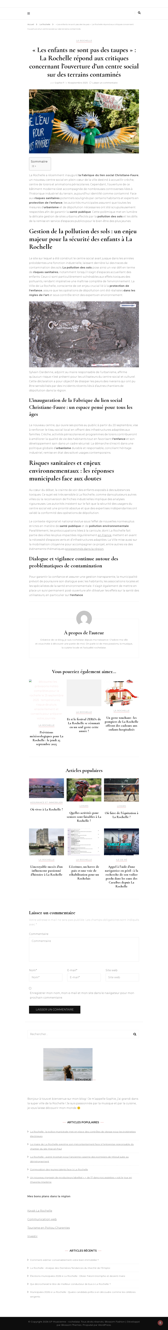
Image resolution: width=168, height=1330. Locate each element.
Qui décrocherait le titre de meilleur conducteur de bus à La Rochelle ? (70, 1284)
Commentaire (38, 934)
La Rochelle (84, 40)
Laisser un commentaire (105, 82)
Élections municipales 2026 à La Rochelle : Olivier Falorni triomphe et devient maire (77, 1276)
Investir (32, 1236)
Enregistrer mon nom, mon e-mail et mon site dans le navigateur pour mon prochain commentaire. (82, 995)
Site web (111, 970)
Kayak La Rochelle (39, 1210)
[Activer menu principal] (29, 13)
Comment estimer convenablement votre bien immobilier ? (64, 1259)
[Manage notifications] (160, 1322)
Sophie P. (60, 82)
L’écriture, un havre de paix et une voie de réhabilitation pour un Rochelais (84, 873)
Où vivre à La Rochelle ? (46, 809)
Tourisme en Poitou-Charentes (48, 1227)
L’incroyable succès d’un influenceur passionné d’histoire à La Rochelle (46, 871)
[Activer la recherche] (139, 12)
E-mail (72, 970)
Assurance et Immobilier (46, 802)
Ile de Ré (121, 860)
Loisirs (83, 806)
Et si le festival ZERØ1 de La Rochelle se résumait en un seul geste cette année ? (84, 725)
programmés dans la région (84, 548)
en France (104, 535)
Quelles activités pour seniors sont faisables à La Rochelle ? (84, 817)
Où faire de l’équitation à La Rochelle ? (121, 815)
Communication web (42, 1219)
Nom (33, 970)
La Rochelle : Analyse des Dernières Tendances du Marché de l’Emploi (70, 1267)
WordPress (104, 1324)
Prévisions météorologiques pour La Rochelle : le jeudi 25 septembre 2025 (46, 738)
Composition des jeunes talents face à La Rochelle (59, 1169)
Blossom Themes (71, 1324)
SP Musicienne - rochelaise (64, 1321)
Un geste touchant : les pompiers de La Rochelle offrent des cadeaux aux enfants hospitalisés (121, 724)
